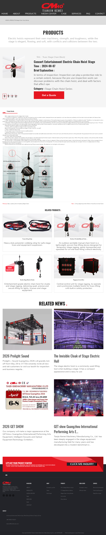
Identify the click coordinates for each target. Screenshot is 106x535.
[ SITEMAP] (59, 532)
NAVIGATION (28, 483)
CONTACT (99, 13)
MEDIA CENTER (48, 13)
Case (64, 13)
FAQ (88, 13)
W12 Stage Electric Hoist (67, 487)
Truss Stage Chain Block (53, 57)
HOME (5, 13)
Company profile (51, 487)
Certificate (49, 493)
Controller (63, 496)
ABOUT (16, 13)
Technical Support (98, 490)
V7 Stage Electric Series (67, 490)
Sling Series (64, 499)
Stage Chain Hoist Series (22, 20)
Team (48, 490)
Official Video (82, 490)
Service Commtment (98, 487)
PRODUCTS (30, 13)
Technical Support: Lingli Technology (74, 532)
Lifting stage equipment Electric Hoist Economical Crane (89, 203)
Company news (83, 487)
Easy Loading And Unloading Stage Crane (18, 203)
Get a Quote (49, 95)
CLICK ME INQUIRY (82, 464)
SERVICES (76, 13)
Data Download (97, 493)
